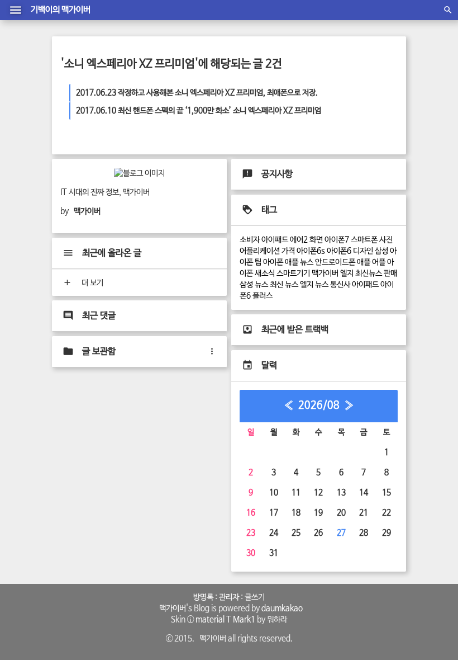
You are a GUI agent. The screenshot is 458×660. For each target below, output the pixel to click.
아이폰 (273, 262)
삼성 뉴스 (254, 284)
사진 (386, 239)
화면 (316, 239)
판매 (390, 273)
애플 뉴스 (299, 262)
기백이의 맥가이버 (60, 10)
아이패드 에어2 (284, 239)
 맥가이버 (171, 608)
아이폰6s (311, 251)
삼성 (381, 251)
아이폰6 (339, 251)
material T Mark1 (225, 619)
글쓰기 (255, 597)
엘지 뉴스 (314, 284)
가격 (288, 251)
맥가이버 (325, 273)
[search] (448, 10)
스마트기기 (293, 273)
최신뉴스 (368, 273)
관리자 (229, 597)
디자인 (363, 251)
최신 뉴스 (284, 284)
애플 (363, 262)
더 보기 (91, 283)
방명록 (203, 597)
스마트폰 (364, 239)
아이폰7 (337, 239)
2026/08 (319, 405)
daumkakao (282, 608)
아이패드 (365, 284)
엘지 (347, 273)
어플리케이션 (260, 251)
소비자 (250, 239)
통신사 (340, 284)
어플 (378, 262)
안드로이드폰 (335, 262)
